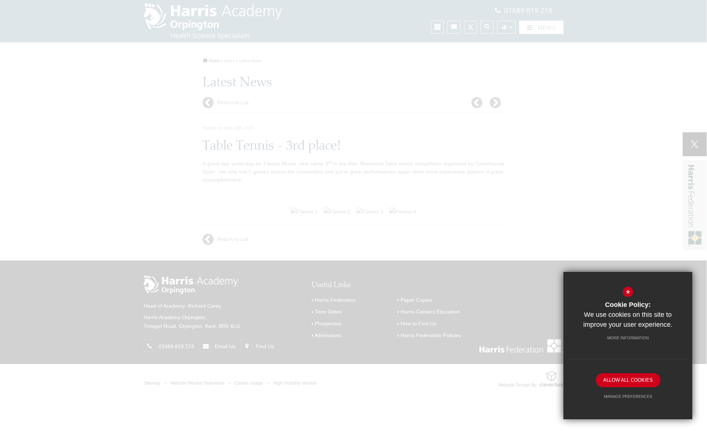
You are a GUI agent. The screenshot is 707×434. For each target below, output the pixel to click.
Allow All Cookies (628, 380)
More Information (628, 338)
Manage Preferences (628, 396)
